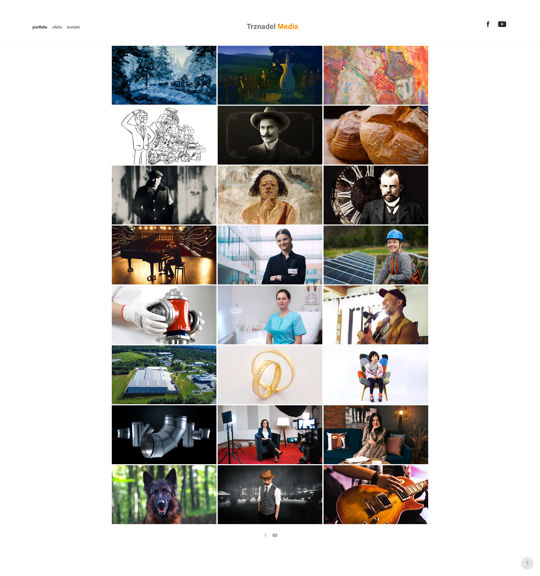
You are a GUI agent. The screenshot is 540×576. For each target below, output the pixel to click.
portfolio (39, 27)
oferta (57, 27)
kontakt (73, 27)
